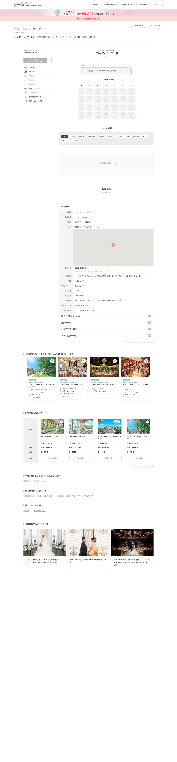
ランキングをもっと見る (144, 466)
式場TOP (32, 67)
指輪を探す (97, 4)
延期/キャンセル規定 (36, 101)
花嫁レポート (33, 84)
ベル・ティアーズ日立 (27, 29)
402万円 (92, 37)
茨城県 (16, 32)
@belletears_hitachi (82, 305)
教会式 (77, 286)
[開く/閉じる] (149, 316)
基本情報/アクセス (35, 97)
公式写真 (33, 72)
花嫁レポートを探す (128, 4)
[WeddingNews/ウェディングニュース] (25, 6)
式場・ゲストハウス (28, 32)
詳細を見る (81, 458)
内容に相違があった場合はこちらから (140, 342)
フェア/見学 (33, 93)
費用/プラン (34, 88)
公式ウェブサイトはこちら (85, 310)
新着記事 (143, 4)
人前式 (82, 286)
